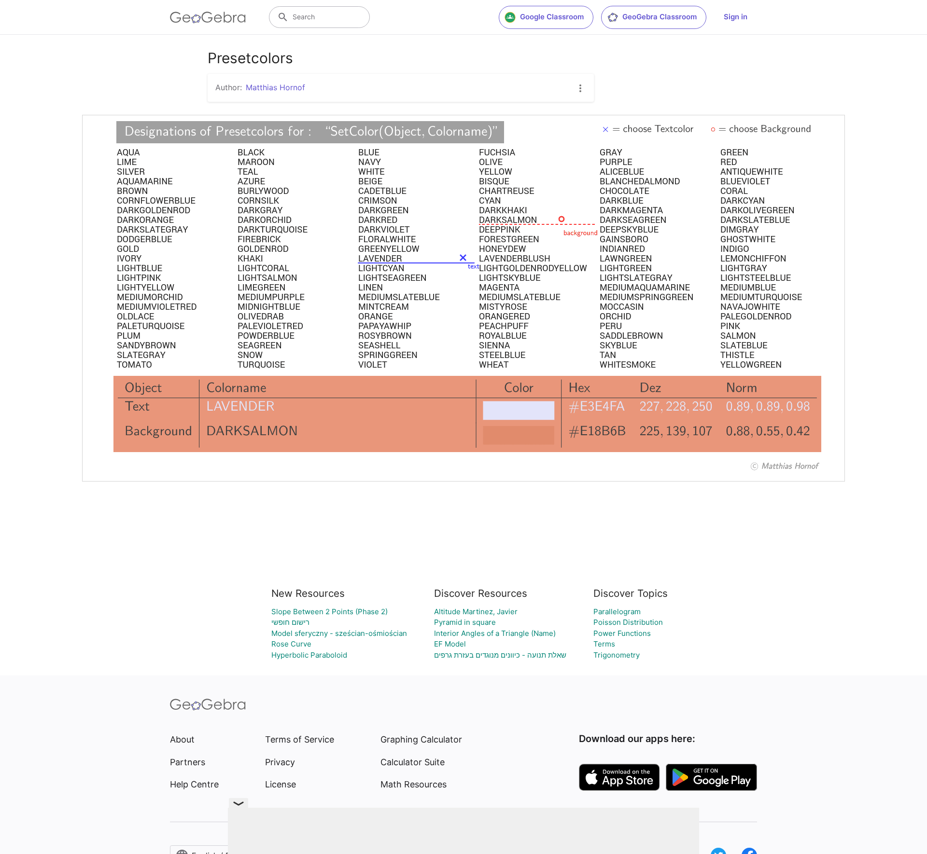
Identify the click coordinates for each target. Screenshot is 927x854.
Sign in (735, 16)
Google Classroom (552, 16)
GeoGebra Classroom (659, 16)
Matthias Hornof (275, 87)
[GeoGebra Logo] (208, 17)
